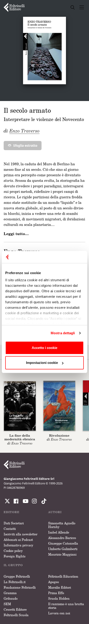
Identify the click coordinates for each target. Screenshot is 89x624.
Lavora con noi (59, 613)
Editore (11, 512)
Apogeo (53, 581)
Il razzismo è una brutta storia (66, 606)
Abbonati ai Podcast (18, 539)
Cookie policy (13, 550)
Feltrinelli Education (63, 576)
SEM (7, 604)
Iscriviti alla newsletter (20, 534)
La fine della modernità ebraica (19, 437)
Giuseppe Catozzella (63, 543)
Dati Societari (14, 523)
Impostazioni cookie (42, 363)
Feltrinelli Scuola (16, 615)
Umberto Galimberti (62, 548)
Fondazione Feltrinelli (20, 587)
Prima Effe (56, 592)
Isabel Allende (58, 532)
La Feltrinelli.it (15, 581)
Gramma (10, 592)
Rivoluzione (59, 435)
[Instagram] (43, 501)
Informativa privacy (18, 545)
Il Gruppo (13, 565)
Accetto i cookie (44, 348)
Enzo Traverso (24, 130)
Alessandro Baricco (62, 537)
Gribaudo (11, 598)
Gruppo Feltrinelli (17, 576)
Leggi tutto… (16, 233)
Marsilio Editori (59, 587)
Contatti (10, 528)
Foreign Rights (14, 556)
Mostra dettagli (63, 333)
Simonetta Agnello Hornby (61, 525)
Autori (55, 512)
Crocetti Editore (15, 609)
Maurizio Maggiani (62, 554)
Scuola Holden (59, 598)
